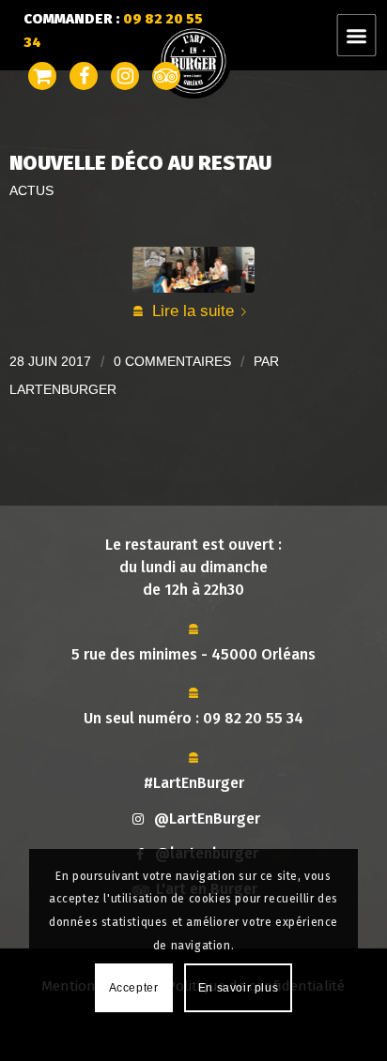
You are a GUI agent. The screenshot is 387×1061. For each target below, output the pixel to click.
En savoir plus (238, 987)
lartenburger (62, 389)
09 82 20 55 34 (253, 718)
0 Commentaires (172, 361)
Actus (31, 191)
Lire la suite (193, 310)
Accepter (134, 987)
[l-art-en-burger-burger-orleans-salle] (193, 270)
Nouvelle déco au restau (140, 162)
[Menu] (368, 35)
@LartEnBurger (207, 818)
